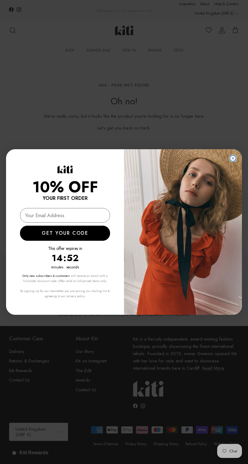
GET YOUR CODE (65, 233)
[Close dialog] (233, 158)
